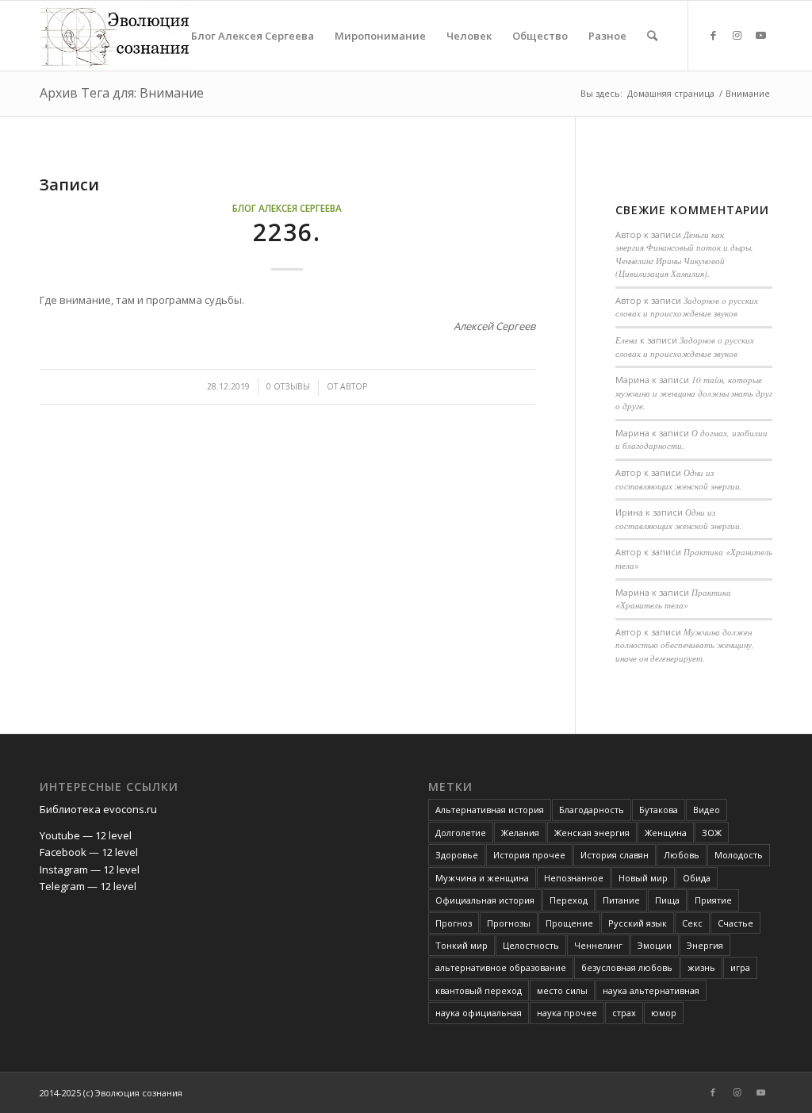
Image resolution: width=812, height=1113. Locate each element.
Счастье (735, 923)
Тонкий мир (461, 945)
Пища (667, 900)
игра (740, 967)
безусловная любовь (626, 967)
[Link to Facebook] (713, 35)
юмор (663, 1013)
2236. (287, 232)
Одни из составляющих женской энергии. (678, 479)
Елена (626, 340)
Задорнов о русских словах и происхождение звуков (686, 307)
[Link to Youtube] (760, 35)
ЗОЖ (712, 833)
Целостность (531, 945)
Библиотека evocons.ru (98, 809)
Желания (520, 833)
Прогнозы (508, 923)
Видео (706, 810)
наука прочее (567, 1013)
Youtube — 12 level (86, 835)
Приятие (713, 900)
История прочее (529, 855)
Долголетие (460, 833)
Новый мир (643, 878)
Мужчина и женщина (482, 878)
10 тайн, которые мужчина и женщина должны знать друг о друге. (693, 393)
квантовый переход (478, 990)
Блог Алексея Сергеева (287, 207)
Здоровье (456, 855)
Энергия (705, 945)
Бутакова (658, 810)
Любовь (681, 855)
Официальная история (484, 900)
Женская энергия (592, 833)
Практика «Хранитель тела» (673, 599)
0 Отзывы (288, 386)
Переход (569, 900)
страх (624, 1013)
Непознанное (573, 878)
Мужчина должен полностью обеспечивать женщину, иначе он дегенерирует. (684, 645)
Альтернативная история (489, 810)
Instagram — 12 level (90, 869)
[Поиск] (652, 36)
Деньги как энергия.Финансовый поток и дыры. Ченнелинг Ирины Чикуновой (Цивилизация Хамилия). (684, 254)
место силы (562, 990)
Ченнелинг (598, 945)
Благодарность (591, 810)
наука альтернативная (651, 990)
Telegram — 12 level (88, 886)
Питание (621, 900)
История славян (614, 855)
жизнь (701, 967)
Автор (353, 386)
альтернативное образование (500, 967)
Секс (692, 923)
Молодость (738, 855)
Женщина (666, 833)
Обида (696, 878)
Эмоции (655, 945)
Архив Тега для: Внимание (122, 93)
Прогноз (453, 923)
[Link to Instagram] (737, 35)
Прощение (569, 923)
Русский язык (637, 923)
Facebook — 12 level (89, 852)
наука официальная (478, 1013)
